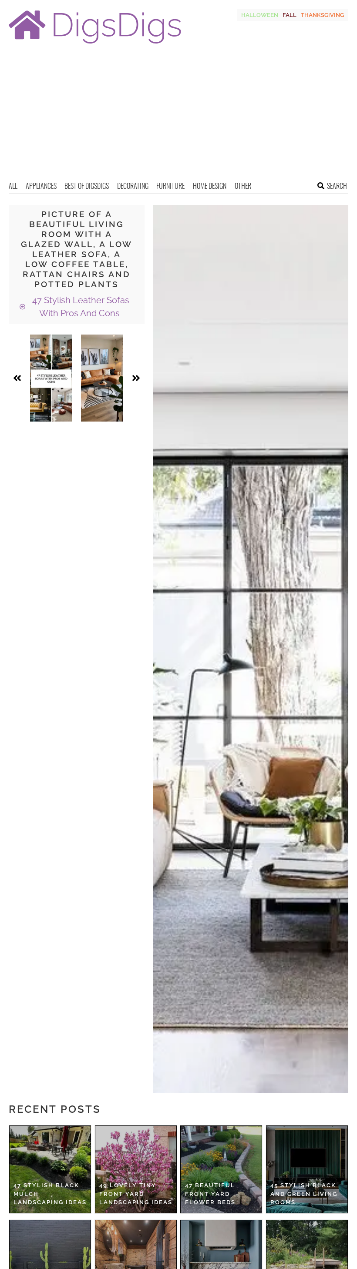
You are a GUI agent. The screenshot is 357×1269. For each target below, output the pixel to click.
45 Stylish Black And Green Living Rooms (303, 1193)
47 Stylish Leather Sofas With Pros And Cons (79, 306)
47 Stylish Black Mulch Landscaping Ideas (50, 1193)
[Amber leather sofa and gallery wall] (102, 378)
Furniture (170, 186)
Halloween (259, 15)
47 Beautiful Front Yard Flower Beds (210, 1193)
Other (243, 186)
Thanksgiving (322, 15)
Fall (289, 15)
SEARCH (337, 186)
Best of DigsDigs (86, 186)
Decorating (132, 186)
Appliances (41, 186)
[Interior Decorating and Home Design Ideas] (95, 44)
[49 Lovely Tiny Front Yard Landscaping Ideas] (135, 1169)
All (13, 186)
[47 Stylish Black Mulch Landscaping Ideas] (50, 1169)
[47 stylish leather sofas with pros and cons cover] (51, 378)
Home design (209, 186)
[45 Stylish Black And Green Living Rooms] (306, 1169)
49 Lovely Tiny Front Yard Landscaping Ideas (135, 1193)
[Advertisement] (178, 115)
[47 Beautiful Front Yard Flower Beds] (221, 1169)
